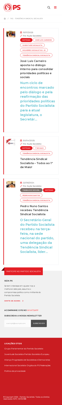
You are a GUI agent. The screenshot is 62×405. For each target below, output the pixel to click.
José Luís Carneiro (43, 40)
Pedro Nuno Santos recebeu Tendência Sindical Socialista (34, 210)
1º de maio (39, 148)
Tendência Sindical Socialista (36, 55)
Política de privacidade (14, 371)
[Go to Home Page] (5, 18)
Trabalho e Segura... (31, 190)
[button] (49, 7)
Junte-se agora (12, 301)
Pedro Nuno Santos (31, 195)
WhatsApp (32, 310)
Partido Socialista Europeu (36, 354)
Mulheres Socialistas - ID (33, 50)
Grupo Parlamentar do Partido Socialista (23, 348)
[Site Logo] (12, 7)
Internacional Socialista (15, 365)
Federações (45, 365)
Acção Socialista (34, 36)
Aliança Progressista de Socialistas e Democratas (27, 360)
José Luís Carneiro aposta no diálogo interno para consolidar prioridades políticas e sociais (36, 69)
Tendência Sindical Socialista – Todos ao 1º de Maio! (36, 163)
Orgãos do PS (33, 365)
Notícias (26, 40)
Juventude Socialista (32, 45)
